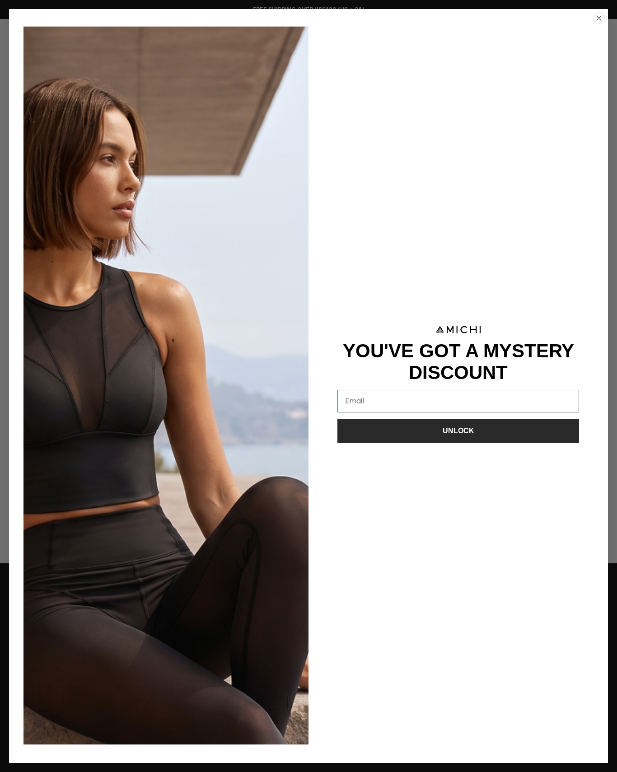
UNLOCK (458, 431)
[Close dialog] (599, 18)
